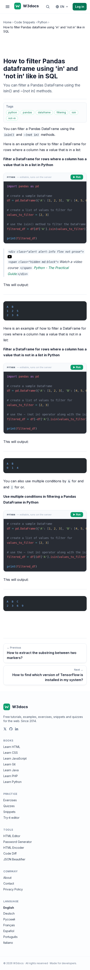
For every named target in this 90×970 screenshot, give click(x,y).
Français (9, 925)
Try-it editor (11, 817)
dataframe (44, 112)
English (8, 907)
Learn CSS (10, 752)
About (7, 877)
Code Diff (10, 853)
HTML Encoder (13, 847)
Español (8, 931)
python (12, 112)
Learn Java (11, 770)
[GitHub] (11, 729)
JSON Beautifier (14, 859)
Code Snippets (24, 22)
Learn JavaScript (15, 758)
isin (74, 112)
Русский (9, 919)
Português (10, 937)
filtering (61, 112)
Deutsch (9, 913)
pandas (27, 112)
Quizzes (9, 806)
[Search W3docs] (47, 6)
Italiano (8, 942)
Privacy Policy (13, 889)
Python (42, 22)
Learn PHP (10, 776)
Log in (79, 6)
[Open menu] (7, 6)
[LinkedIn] (16, 729)
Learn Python (12, 782)
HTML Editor (11, 836)
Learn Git (9, 764)
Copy (80, 305)
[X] (5, 729)
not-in (12, 118)
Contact (8, 883)
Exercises (10, 800)
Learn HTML (11, 747)
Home (7, 22)
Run (78, 177)
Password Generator (17, 842)
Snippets (9, 812)
